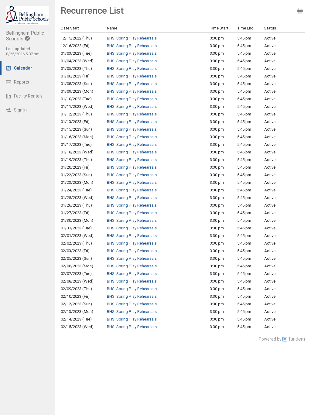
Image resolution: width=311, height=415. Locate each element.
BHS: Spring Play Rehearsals (132, 38)
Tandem (296, 339)
